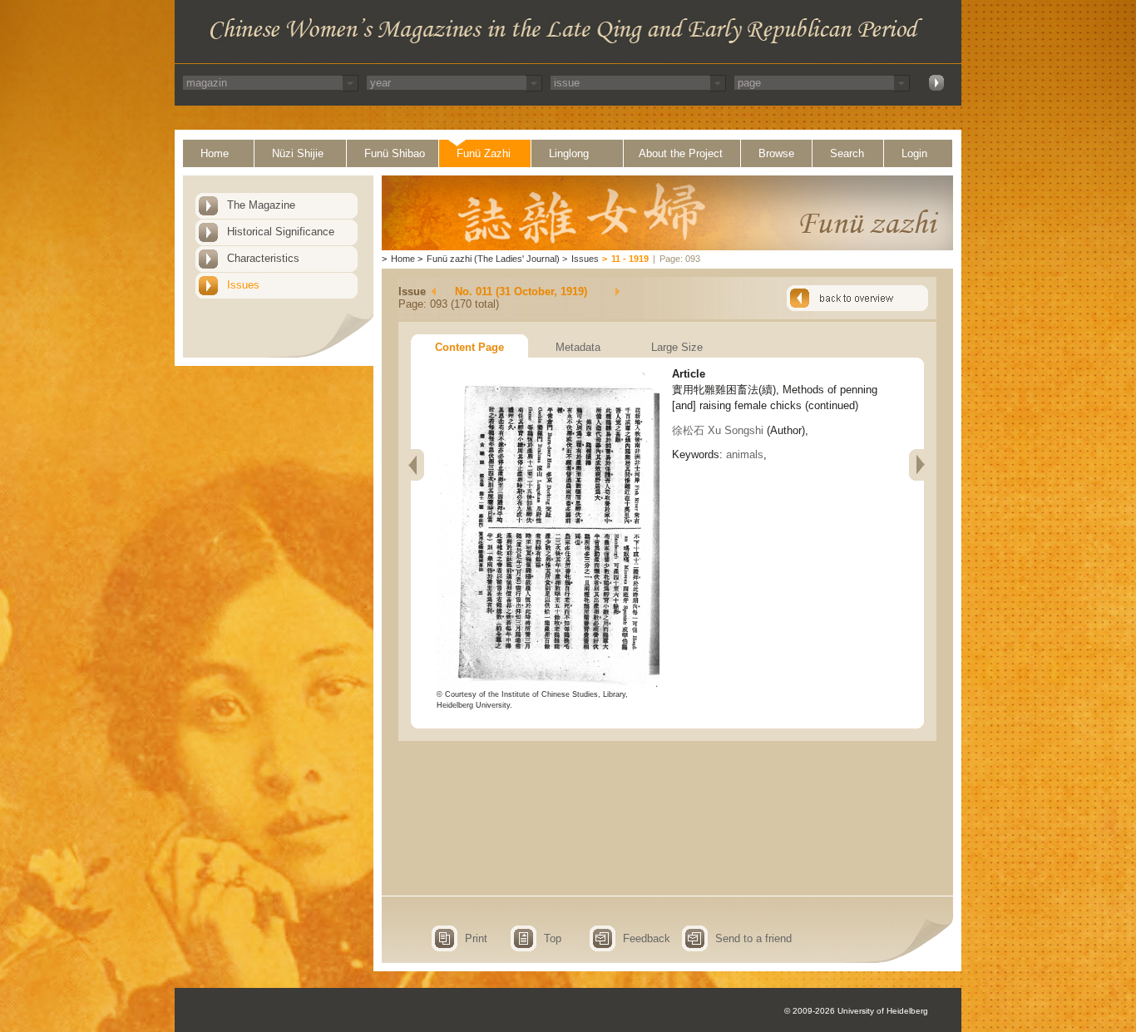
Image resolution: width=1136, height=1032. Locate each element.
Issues (243, 285)
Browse (776, 153)
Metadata (578, 347)
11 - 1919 (630, 259)
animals (744, 454)
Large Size (677, 347)
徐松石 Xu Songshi (717, 430)
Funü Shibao (394, 153)
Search (847, 153)
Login (914, 153)
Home (214, 153)
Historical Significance (280, 231)
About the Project (681, 153)
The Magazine (261, 205)
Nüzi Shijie (298, 153)
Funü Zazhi (484, 153)
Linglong (569, 153)
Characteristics (263, 258)
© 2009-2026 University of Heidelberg (856, 1010)
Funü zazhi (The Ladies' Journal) (493, 259)
